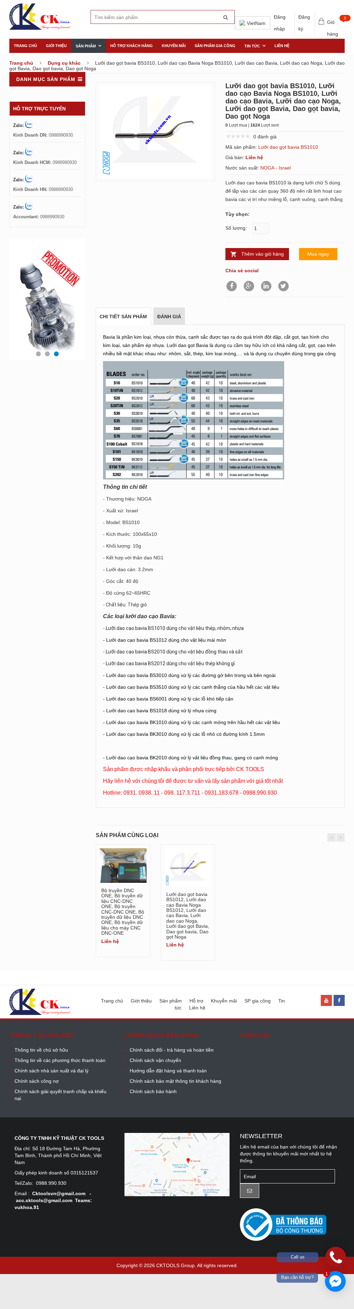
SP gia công (257, 1001)
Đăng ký (304, 22)
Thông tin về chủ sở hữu (41, 1050)
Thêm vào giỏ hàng (262, 254)
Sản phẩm (86, 46)
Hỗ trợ (196, 1001)
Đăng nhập (280, 22)
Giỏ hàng (336, 23)
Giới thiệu (56, 46)
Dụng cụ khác (64, 63)
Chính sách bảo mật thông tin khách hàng (175, 1081)
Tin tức (252, 46)
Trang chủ (25, 46)
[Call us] (335, 1257)
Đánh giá (169, 316)
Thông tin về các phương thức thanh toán (60, 1060)
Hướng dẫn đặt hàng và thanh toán (168, 1070)
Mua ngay (318, 254)
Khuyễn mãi (224, 1001)
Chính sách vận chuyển (155, 1060)
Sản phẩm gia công (215, 46)
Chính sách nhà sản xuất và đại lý (51, 1070)
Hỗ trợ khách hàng (131, 46)
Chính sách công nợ (37, 1081)
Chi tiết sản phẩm (123, 316)
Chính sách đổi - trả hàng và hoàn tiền (172, 1050)
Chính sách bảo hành (153, 1091)
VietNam (256, 23)
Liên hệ (281, 46)
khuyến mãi (174, 46)
